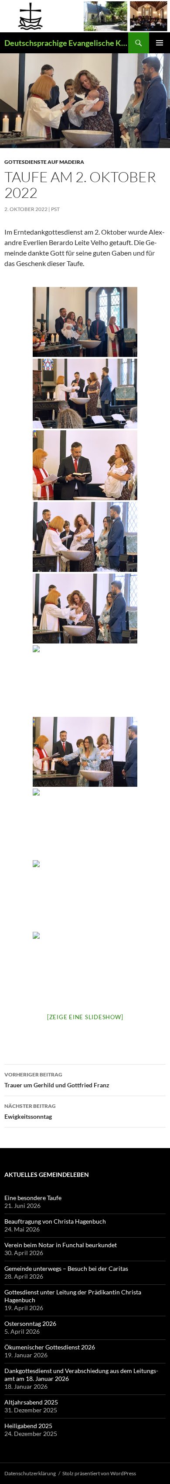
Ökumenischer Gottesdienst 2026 (49, 1347)
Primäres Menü (159, 42)
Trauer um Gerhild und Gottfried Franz (56, 1080)
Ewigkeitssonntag (30, 1111)
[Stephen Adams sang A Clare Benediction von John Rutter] (85, 895)
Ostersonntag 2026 (30, 1323)
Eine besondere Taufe (32, 1197)
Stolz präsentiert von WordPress (99, 1473)
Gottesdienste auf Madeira (44, 162)
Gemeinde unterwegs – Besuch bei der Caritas (66, 1268)
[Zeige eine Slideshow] (85, 1017)
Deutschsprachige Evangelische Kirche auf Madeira (66, 43)
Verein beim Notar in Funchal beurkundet (60, 1245)
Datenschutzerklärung (30, 1473)
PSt (55, 209)
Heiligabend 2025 (28, 1425)
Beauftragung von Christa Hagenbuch (55, 1221)
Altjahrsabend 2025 (31, 1402)
